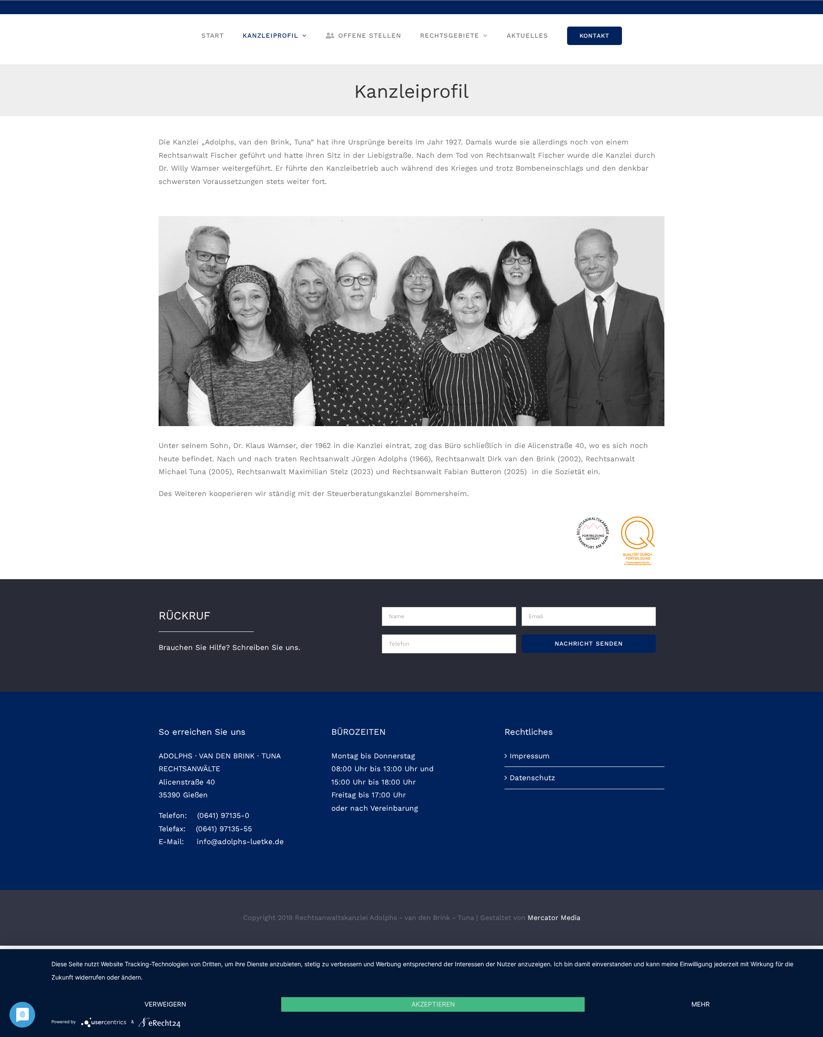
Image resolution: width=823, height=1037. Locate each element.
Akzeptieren (433, 1004)
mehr (700, 1004)
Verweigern (165, 1004)
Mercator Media (554, 918)
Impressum (530, 755)
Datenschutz (532, 777)
